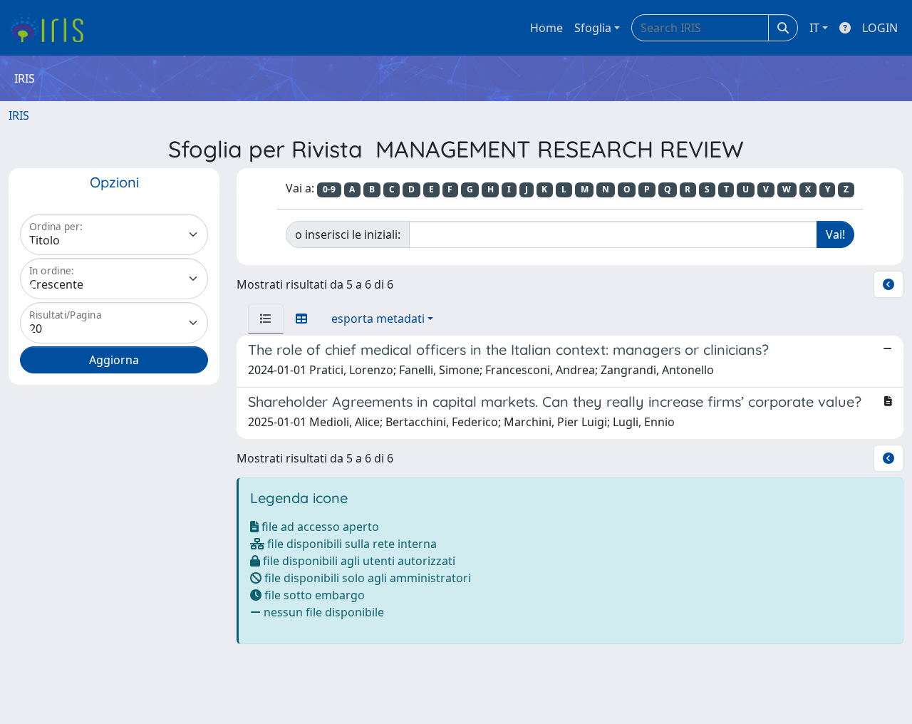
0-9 (329, 189)
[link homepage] (52, 28)
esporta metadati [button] (378, 318)
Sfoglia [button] (592, 28)
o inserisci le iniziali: (347, 234)
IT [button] (814, 28)
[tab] (266, 318)
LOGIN (880, 28)
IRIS (19, 115)
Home (546, 28)
